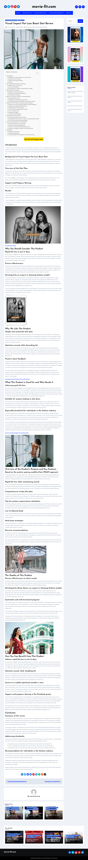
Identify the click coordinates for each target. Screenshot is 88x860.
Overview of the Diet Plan (15, 79)
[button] (37, 73)
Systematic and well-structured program (18, 120)
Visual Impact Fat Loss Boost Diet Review (29, 23)
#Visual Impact (43, 27)
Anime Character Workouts (13, 834)
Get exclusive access (10, 245)
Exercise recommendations (15, 114)
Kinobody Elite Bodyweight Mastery (17, 781)
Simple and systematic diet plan (16, 91)
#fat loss (33, 27)
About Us (68, 12)
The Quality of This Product (14, 115)
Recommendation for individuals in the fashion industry (21, 134)
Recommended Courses (40, 12)
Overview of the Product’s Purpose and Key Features (20, 103)
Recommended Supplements (56, 12)
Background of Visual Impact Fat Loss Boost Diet (20, 77)
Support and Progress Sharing (15, 80)
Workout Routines (11, 835)
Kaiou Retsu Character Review (75, 105)
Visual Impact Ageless (32, 807)
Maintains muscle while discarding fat (17, 93)
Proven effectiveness (14, 87)
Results (10, 82)
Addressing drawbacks (14, 133)
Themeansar (54, 858)
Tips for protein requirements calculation (18, 109)
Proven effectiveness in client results (17, 117)
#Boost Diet (28, 27)
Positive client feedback (14, 95)
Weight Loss (21, 20)
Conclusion (9, 130)
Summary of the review (14, 131)
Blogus (48, 858)
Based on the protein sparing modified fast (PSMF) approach (22, 104)
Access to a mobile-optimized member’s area (19, 126)
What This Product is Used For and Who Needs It (18, 96)
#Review (38, 27)
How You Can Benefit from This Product (16, 122)
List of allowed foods (14, 110)
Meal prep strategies (13, 112)
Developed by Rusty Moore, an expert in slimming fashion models (24, 118)
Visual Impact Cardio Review (52, 781)
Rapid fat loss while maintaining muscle (18, 106)
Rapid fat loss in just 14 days (15, 85)
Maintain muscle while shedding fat (17, 125)
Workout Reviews (27, 12)
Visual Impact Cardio (51, 809)
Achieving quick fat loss (14, 98)
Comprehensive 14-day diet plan (16, 107)
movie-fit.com (44, 7)
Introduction (10, 75)
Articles (18, 12)
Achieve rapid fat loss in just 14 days (17, 123)
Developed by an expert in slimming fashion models (21, 88)
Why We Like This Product (13, 90)
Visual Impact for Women (13, 809)
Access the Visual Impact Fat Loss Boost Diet (16, 432)
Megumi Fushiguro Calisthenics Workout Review (12, 840)
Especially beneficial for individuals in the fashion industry (22, 101)
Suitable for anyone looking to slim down (18, 99)
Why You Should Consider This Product (16, 83)
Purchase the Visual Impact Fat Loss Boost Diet (17, 379)
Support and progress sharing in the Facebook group (21, 128)
